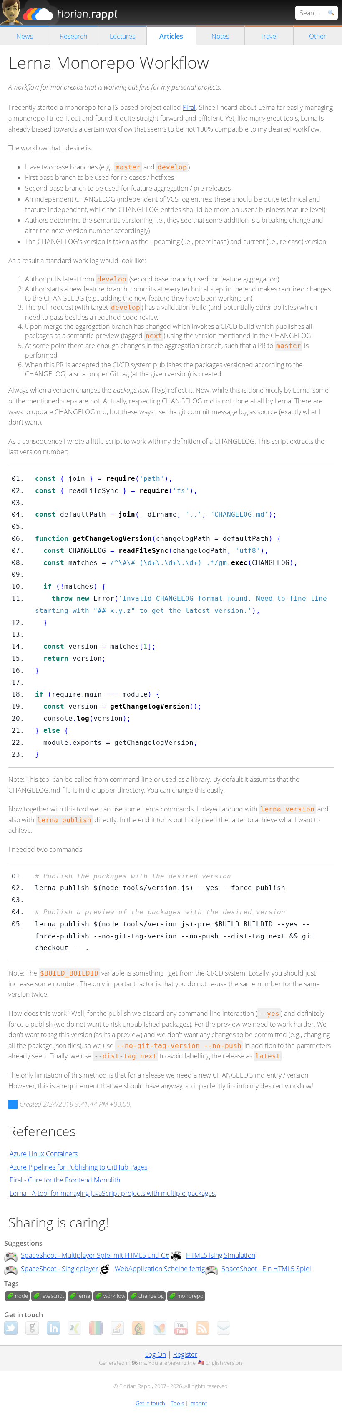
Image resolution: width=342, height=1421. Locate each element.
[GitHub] (32, 1328)
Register (185, 1354)
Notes (220, 36)
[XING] (74, 1328)
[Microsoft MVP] (159, 1328)
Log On (155, 1354)
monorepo (190, 1295)
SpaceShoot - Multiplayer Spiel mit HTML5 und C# (95, 1255)
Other (317, 36)
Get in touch (150, 1403)
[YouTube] (181, 1328)
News (24, 36)
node (21, 1295)
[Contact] (223, 1328)
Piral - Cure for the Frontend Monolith (65, 1180)
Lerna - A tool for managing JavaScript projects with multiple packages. (113, 1193)
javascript (52, 1295)
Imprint (198, 1403)
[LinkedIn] (53, 1328)
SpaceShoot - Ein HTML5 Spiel (266, 1268)
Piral (189, 107)
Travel (269, 36)
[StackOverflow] (117, 1328)
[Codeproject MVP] (138, 1328)
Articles (171, 36)
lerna (84, 1295)
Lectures (122, 36)
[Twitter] (11, 1328)
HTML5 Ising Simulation (220, 1255)
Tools (177, 1403)
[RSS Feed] (202, 1328)
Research (73, 36)
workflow (114, 1295)
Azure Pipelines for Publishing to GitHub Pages (78, 1167)
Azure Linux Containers (44, 1153)
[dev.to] (96, 1328)
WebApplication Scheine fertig (160, 1268)
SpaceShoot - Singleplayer (59, 1268)
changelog (151, 1295)
